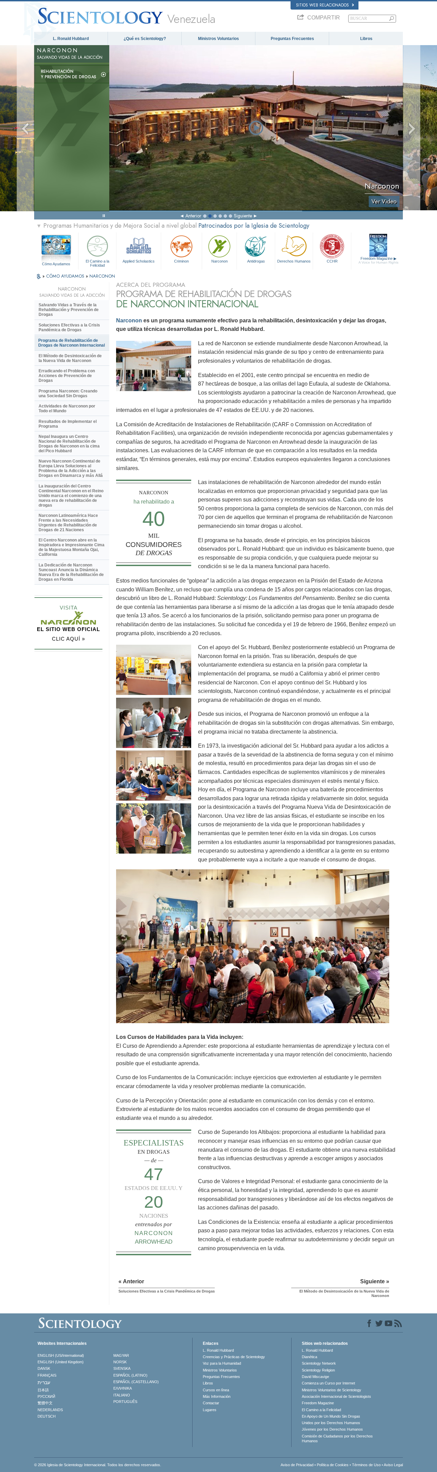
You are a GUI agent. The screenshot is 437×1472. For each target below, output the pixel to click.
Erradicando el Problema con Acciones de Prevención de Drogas (67, 376)
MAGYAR (121, 1355)
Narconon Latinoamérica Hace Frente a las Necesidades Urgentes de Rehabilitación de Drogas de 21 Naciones (68, 522)
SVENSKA (121, 1368)
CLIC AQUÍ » (68, 639)
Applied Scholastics (139, 261)
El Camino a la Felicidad (97, 263)
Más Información (216, 1396)
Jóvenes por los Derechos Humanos (332, 1429)
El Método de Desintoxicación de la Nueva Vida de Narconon (70, 358)
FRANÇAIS (47, 1375)
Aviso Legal (393, 1465)
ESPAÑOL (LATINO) (130, 1375)
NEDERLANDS (50, 1410)
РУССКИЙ (46, 1396)
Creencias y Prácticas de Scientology (234, 1357)
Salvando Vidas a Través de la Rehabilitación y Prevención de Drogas (69, 310)
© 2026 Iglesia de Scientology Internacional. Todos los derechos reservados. (97, 1465)
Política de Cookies (333, 1465)
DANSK (44, 1368)
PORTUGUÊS (125, 1402)
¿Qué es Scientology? (145, 38)
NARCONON (102, 276)
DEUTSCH (47, 1416)
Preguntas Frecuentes (292, 38)
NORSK (120, 1362)
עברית (44, 1382)
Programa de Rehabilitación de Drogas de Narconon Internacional (71, 343)
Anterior (193, 215)
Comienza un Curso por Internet (328, 1383)
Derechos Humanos (294, 261)
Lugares (209, 1410)
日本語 (43, 1390)
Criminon (181, 261)
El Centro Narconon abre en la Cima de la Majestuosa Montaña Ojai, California (71, 547)
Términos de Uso (366, 1465)
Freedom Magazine (378, 260)
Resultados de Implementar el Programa (68, 424)
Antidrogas (256, 261)
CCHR (332, 261)
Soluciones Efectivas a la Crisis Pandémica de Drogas (69, 327)
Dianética (309, 1357)
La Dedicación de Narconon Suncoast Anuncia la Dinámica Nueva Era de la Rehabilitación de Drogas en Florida (71, 572)
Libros (366, 38)
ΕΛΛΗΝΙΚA (122, 1388)
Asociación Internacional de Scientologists (336, 1396)
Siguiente (243, 215)
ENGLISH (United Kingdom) (61, 1362)
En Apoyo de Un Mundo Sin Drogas (331, 1416)
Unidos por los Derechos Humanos (331, 1423)
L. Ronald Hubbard (71, 38)
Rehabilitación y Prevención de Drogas (68, 74)
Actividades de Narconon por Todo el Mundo (67, 408)
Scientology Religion (318, 1370)
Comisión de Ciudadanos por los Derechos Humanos (337, 1438)
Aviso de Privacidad (297, 1465)
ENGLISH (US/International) (61, 1355)
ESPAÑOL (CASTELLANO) (136, 1382)
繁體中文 (45, 1403)
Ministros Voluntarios (218, 38)
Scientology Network (319, 1363)
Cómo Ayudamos (56, 264)
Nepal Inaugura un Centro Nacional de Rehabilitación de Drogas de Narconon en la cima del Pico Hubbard (69, 443)
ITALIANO (121, 1395)
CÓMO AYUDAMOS (66, 276)
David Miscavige (315, 1377)
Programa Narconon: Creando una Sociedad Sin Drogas (68, 393)
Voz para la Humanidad (222, 1363)
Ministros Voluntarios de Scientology (331, 1390)
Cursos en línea (216, 1390)
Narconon (219, 261)
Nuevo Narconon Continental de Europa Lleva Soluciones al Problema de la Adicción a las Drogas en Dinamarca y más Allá (71, 468)
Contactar (211, 1403)
